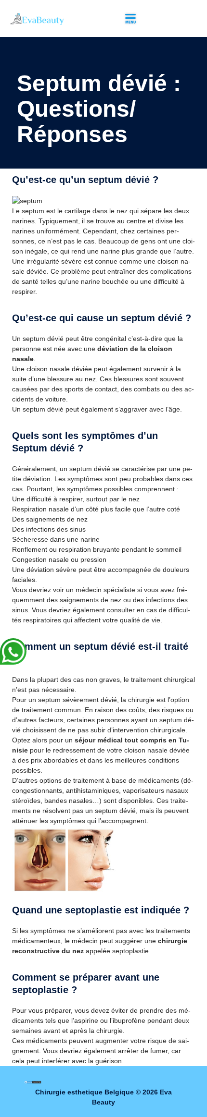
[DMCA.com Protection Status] (32, 1082)
